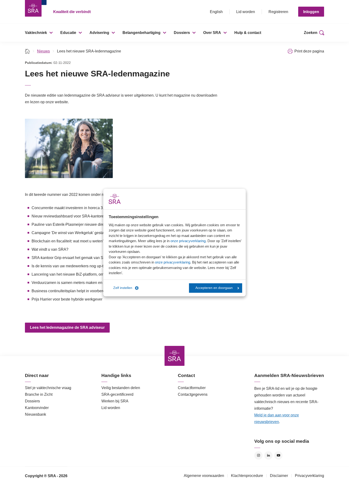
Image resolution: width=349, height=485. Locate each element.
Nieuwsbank (35, 414)
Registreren (278, 12)
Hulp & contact (247, 33)
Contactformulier (192, 388)
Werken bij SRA (114, 401)
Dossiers (182, 33)
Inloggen (311, 12)
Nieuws (43, 51)
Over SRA (212, 33)
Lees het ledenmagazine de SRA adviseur (67, 327)
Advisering (99, 33)
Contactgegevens (193, 394)
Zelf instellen (122, 288)
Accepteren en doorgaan (214, 288)
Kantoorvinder (37, 408)
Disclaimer (279, 476)
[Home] (27, 51)
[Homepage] (33, 8)
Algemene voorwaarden (204, 476)
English (216, 12)
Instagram (258, 455)
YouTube (278, 455)
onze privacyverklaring (188, 241)
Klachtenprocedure (247, 476)
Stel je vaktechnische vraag (48, 388)
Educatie (68, 33)
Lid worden (245, 12)
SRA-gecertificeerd (117, 394)
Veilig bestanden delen (120, 388)
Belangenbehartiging (141, 33)
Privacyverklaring (309, 476)
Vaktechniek (36, 33)
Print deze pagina (309, 51)
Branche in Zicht (38, 394)
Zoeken (310, 33)
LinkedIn (268, 455)
